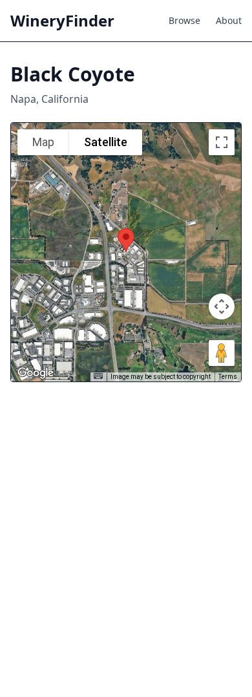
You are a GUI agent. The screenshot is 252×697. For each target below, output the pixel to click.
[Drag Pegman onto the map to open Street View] (222, 353)
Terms (227, 376)
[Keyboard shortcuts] (98, 376)
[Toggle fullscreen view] (222, 142)
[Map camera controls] (222, 306)
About (229, 20)
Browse (184, 20)
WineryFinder (62, 20)
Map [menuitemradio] (43, 142)
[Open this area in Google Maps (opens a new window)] (35, 373)
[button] (126, 240)
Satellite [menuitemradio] (105, 142)
